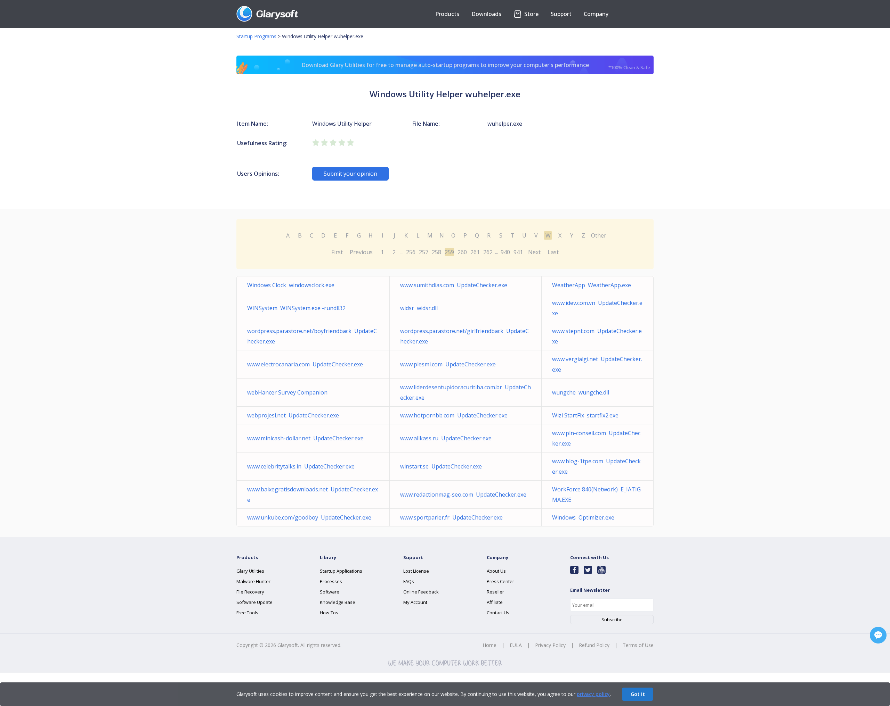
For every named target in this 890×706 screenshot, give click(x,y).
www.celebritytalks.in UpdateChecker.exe (301, 466)
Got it (638, 694)
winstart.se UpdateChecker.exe (441, 466)
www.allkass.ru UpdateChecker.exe (446, 438)
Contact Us (498, 612)
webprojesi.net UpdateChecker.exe (293, 415)
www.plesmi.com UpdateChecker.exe (448, 364)
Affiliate (495, 602)
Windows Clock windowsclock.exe (290, 285)
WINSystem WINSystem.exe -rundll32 (296, 308)
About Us (496, 571)
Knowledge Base (337, 602)
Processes (331, 581)
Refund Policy (594, 645)
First (337, 252)
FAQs (408, 581)
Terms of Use (638, 645)
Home (489, 645)
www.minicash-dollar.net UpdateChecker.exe (305, 438)
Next (534, 252)
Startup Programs (256, 36)
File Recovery (250, 592)
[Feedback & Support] (878, 635)
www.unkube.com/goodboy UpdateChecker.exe (309, 517)
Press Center (500, 581)
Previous (361, 252)
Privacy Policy (550, 645)
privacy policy (593, 694)
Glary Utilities (250, 571)
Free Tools (247, 612)
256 (410, 252)
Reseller (495, 592)
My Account (415, 602)
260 (462, 252)
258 (436, 252)
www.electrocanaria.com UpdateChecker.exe (305, 364)
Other (598, 235)
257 (423, 252)
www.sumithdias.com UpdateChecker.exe (453, 285)
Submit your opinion (350, 173)
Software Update (254, 602)
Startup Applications (341, 571)
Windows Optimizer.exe (583, 517)
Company (596, 14)
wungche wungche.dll (580, 392)
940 (505, 252)
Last (553, 252)
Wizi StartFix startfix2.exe (585, 415)
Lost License (416, 571)
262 (488, 252)
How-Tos (329, 612)
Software (329, 592)
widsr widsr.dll (419, 308)
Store (531, 14)
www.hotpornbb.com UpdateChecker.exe (454, 415)
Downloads (486, 14)
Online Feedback (421, 592)
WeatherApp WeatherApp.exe (591, 285)
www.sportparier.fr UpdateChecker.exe (451, 517)
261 (475, 252)
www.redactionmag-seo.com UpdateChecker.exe (463, 494)
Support (561, 14)
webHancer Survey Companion (288, 392)
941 (518, 252)
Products (447, 14)
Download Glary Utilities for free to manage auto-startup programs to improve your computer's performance (475, 65)
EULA (516, 645)
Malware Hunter (253, 581)
